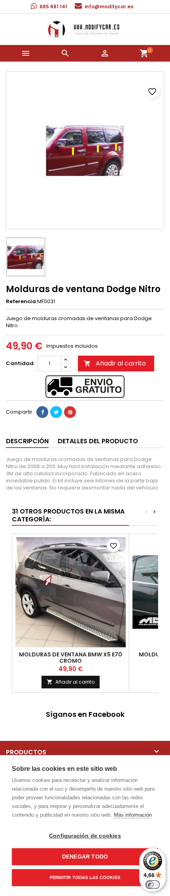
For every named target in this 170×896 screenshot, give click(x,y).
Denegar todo (85, 857)
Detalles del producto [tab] (98, 441)
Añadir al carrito (115, 363)
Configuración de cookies (85, 836)
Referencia (21, 301)
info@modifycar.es (109, 6)
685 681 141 (53, 6)
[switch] (152, 884)
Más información (133, 815)
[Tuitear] (56, 412)
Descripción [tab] (27, 441)
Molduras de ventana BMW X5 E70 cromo (70, 657)
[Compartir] (42, 412)
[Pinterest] (70, 412)
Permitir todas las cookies (85, 877)
